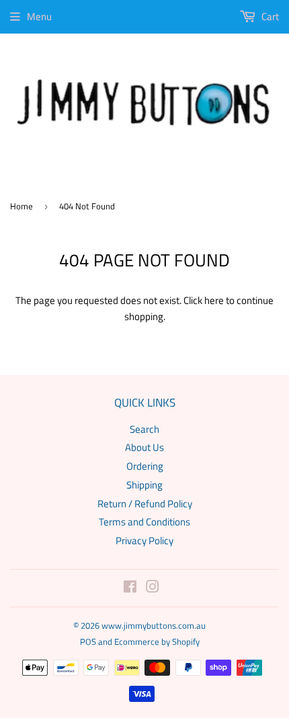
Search (144, 429)
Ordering (144, 466)
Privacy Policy (144, 540)
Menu (39, 16)
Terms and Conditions (144, 521)
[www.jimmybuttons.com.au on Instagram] (152, 588)
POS (88, 641)
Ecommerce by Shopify (157, 641)
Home (21, 206)
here (214, 300)
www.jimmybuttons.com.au (153, 625)
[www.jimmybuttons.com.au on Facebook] (130, 588)
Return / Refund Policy (144, 503)
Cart (269, 16)
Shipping (144, 485)
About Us (144, 447)
